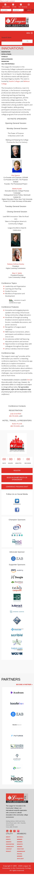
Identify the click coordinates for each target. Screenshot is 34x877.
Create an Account (17, 12)
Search (3, 40)
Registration (5, 52)
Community (10, 846)
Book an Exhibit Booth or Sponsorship (17, 478)
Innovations (12, 48)
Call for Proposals (7, 64)
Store (14, 7)
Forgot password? (5, 12)
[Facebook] (21, 4)
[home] (17, 798)
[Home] (17, 22)
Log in (29, 10)
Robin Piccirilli (17, 424)
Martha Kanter (17, 188)
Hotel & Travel (6, 54)
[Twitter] (13, 4)
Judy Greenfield (15, 414)
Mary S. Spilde (17, 273)
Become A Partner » (24, 684)
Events (8, 839)
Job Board (6, 7)
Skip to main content (7, 1)
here (28, 380)
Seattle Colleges (14, 81)
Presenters (5, 61)
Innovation (10, 844)
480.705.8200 (13, 416)
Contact (9, 849)
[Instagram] (29, 4)
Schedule (4, 56)
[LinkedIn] (5, 4)
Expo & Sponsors (7, 59)
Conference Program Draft (17, 487)
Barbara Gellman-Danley (15, 264)
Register (17, 470)
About (8, 837)
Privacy (8, 851)
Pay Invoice (23, 7)
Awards (8, 842)
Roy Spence (16, 175)
